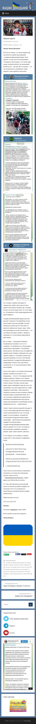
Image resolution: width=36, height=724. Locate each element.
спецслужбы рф (27, 573)
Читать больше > (8, 517)
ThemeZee (27, 721)
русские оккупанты (19, 571)
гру (25, 563)
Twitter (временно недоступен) (18, 619)
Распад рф (6, 569)
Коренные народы (8, 565)
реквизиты (14, 509)
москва (8, 567)
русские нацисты (24, 569)
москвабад (13, 567)
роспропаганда (14, 569)
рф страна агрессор (16, 573)
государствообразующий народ (15, 563)
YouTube (12, 633)
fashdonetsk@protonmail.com (14, 478)
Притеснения (21, 567)
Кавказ (29, 563)
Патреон (6, 505)
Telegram (12, 626)
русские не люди (8, 571)
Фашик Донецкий (10, 560)
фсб (4, 576)
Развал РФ (28, 567)
